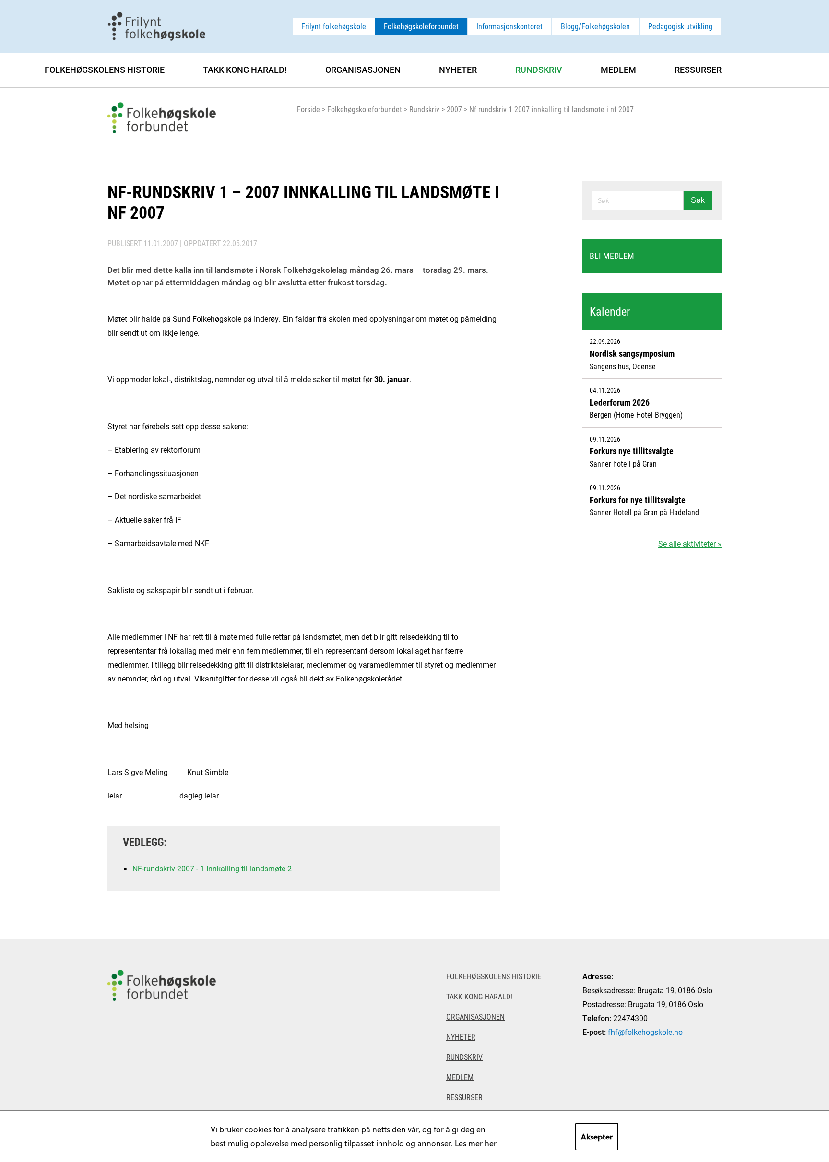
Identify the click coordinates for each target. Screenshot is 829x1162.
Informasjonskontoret (509, 26)
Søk (698, 200)
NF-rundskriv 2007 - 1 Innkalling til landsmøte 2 (212, 868)
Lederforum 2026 (620, 402)
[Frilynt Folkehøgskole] (156, 25)
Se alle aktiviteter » (690, 544)
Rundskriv (424, 109)
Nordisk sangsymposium (632, 353)
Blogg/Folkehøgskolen (595, 26)
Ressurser (698, 69)
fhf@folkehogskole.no (645, 1032)
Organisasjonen (363, 69)
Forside (308, 109)
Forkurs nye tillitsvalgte (632, 451)
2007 (454, 109)
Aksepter (597, 1136)
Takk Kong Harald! (245, 69)
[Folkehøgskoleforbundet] (161, 1050)
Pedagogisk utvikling (680, 26)
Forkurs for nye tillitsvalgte (638, 499)
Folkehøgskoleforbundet (421, 26)
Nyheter (458, 69)
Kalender (610, 311)
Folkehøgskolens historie (105, 69)
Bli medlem (612, 255)
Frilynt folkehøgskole (333, 26)
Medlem (618, 69)
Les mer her (476, 1143)
